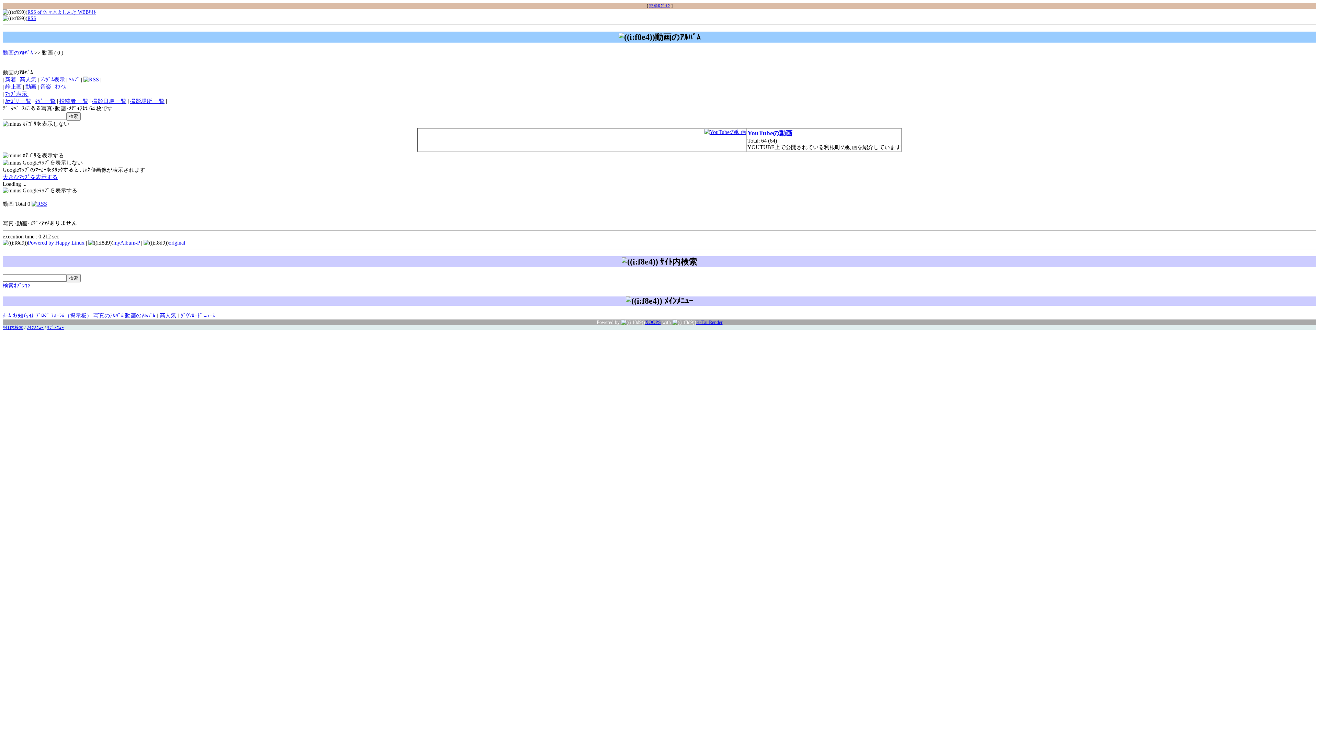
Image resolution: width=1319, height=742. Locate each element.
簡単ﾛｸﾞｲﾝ (659, 5)
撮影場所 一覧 (147, 101)
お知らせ (23, 315)
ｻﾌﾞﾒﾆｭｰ (55, 327)
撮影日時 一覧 (109, 101)
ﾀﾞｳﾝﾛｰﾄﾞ (192, 315)
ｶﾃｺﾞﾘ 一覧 (18, 101)
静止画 (13, 87)
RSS (31, 18)
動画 (30, 87)
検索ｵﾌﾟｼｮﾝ (16, 286)
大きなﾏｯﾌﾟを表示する (30, 177)
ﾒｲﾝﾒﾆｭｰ (35, 327)
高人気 (28, 79)
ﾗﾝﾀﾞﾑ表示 (52, 79)
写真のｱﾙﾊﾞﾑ (108, 315)
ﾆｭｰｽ (209, 315)
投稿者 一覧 (73, 101)
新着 (10, 79)
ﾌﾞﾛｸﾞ (42, 315)
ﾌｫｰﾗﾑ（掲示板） (71, 315)
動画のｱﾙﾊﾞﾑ (18, 53)
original (177, 243)
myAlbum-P (126, 243)
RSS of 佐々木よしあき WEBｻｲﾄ (61, 12)
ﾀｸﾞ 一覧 (45, 101)
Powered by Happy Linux (56, 243)
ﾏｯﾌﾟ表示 (17, 94)
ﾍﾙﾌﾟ (74, 79)
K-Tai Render (709, 322)
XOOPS (653, 322)
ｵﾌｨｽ (60, 87)
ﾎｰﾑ (7, 315)
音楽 (45, 87)
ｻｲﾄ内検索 (13, 327)
